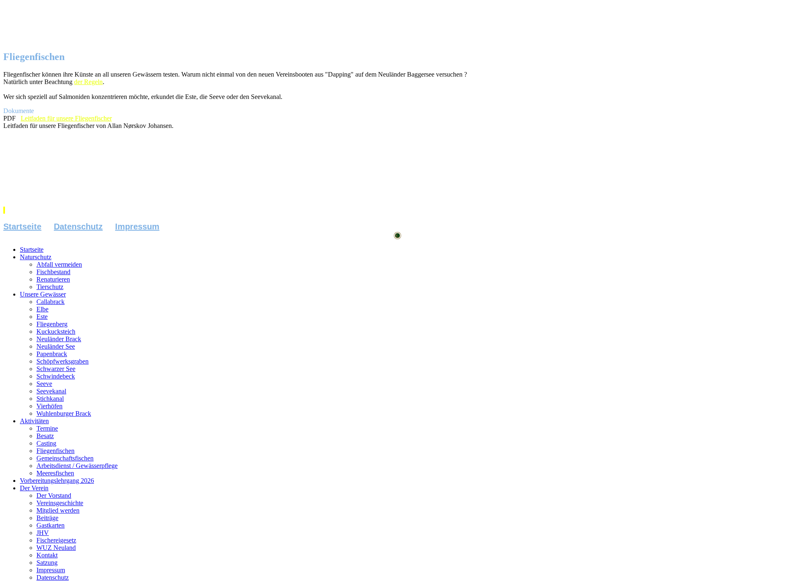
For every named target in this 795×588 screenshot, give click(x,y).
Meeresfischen (55, 473)
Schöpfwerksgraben (62, 361)
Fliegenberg (51, 324)
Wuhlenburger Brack (63, 413)
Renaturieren (53, 279)
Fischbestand (53, 271)
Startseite (22, 226)
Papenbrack (51, 353)
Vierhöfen (49, 406)
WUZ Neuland (56, 547)
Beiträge (47, 517)
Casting (46, 443)
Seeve (44, 383)
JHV (42, 532)
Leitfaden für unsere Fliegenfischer (66, 118)
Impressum (137, 226)
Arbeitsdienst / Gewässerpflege (77, 465)
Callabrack (50, 301)
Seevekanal (51, 391)
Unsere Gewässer (43, 294)
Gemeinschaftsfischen (65, 458)
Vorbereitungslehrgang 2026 (57, 480)
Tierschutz (49, 286)
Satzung (47, 562)
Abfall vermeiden (59, 264)
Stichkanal (50, 398)
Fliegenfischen (55, 450)
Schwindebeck (55, 376)
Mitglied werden (58, 510)
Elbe (42, 309)
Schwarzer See (55, 368)
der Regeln (88, 81)
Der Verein (34, 488)
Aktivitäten (34, 420)
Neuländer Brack (58, 338)
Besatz (45, 435)
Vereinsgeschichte (59, 502)
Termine (47, 428)
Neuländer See (55, 346)
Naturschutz (35, 256)
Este (42, 316)
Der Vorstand (53, 495)
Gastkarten (50, 525)
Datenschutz (78, 226)
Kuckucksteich (55, 331)
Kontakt (47, 555)
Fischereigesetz (56, 540)
